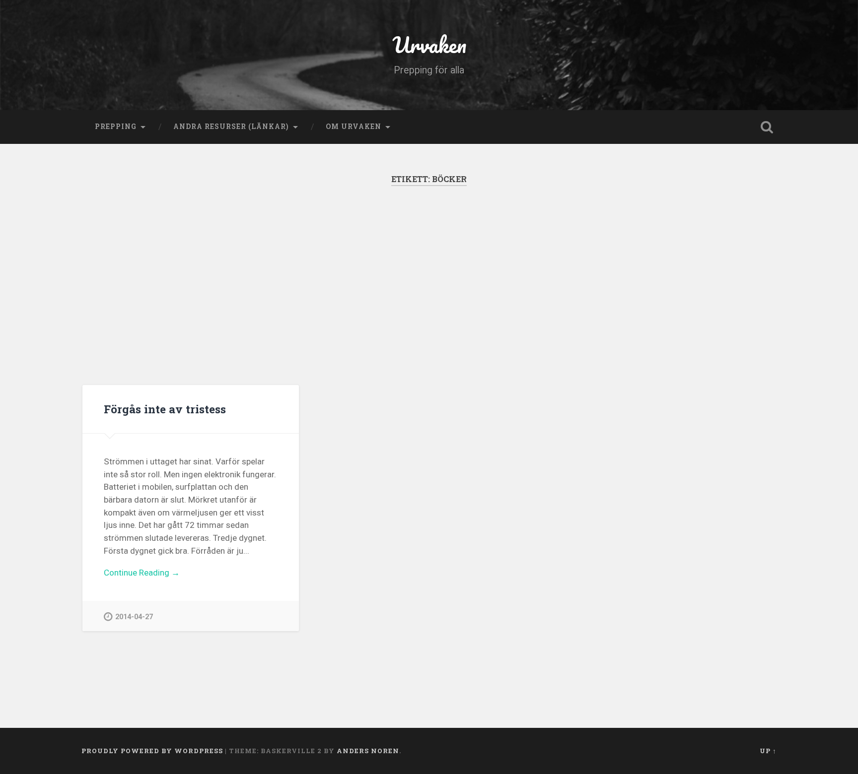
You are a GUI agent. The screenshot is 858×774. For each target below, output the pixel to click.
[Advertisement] (429, 285)
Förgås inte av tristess (165, 408)
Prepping (116, 126)
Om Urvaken (353, 126)
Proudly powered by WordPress (152, 751)
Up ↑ (768, 751)
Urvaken (429, 44)
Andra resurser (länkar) (231, 126)
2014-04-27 (134, 617)
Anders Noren (368, 751)
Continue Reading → (142, 573)
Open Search (767, 127)
